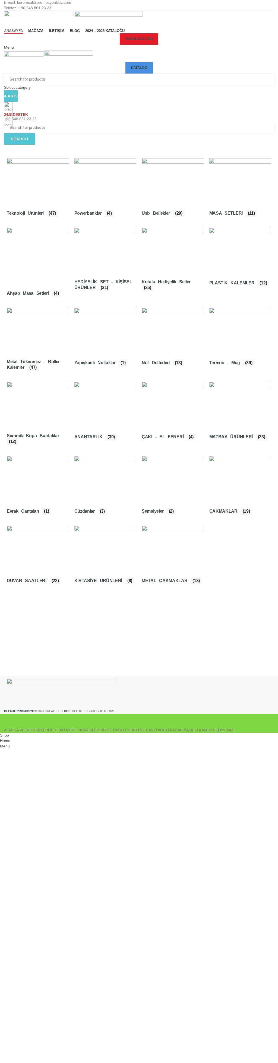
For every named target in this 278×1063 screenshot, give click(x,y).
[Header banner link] (139, 531)
